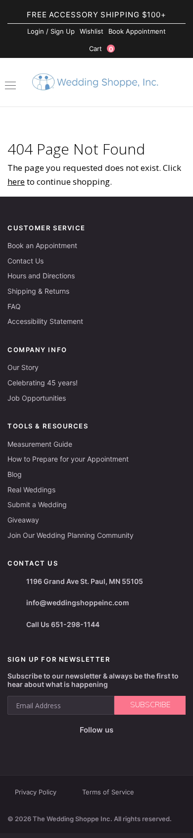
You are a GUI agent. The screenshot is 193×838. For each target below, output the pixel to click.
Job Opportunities (36, 398)
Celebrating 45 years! (42, 382)
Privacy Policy (35, 792)
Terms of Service (108, 792)
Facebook (61, 746)
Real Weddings (31, 489)
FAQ (14, 306)
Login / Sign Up (51, 31)
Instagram (81, 745)
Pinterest (128, 746)
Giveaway (23, 520)
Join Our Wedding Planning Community (70, 535)
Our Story (23, 367)
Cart (101, 48)
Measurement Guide (39, 444)
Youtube (103, 745)
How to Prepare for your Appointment (68, 459)
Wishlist (91, 31)
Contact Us (25, 261)
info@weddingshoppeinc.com (77, 602)
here (16, 181)
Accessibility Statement (45, 321)
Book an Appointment (42, 245)
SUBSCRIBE (150, 705)
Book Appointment (137, 31)
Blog (14, 474)
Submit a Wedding (37, 504)
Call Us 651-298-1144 (62, 624)
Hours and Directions (41, 275)
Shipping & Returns (38, 291)
